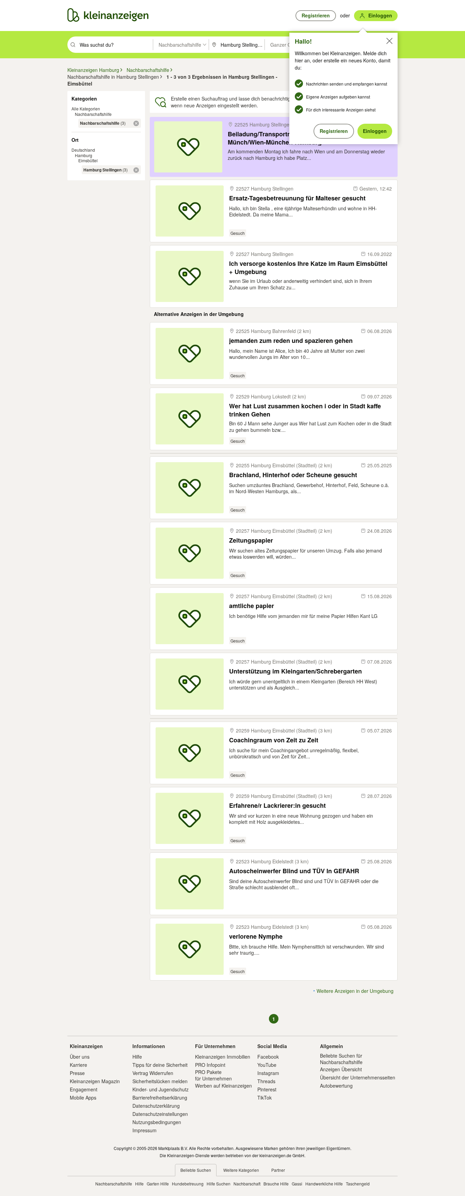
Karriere (78, 1064)
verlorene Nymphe (256, 936)
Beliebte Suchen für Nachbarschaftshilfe (341, 1059)
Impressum (144, 1130)
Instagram (268, 1073)
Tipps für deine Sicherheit (160, 1064)
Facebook (268, 1056)
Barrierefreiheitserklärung (159, 1097)
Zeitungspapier (251, 540)
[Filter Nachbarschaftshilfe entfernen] (136, 123)
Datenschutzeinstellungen (160, 1113)
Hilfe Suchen (218, 1183)
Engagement (83, 1089)
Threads (266, 1081)
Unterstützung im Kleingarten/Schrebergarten (295, 671)
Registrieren (334, 130)
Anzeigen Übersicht (341, 1069)
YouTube (266, 1064)
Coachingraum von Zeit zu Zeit (273, 740)
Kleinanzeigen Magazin (95, 1081)
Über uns (80, 1056)
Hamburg (83, 155)
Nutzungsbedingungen (156, 1122)
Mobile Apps (83, 1097)
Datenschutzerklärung (156, 1105)
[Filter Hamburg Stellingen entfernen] (136, 170)
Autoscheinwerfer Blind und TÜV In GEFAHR (294, 871)
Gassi (297, 1183)
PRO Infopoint (210, 1064)
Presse (77, 1073)
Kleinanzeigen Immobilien (222, 1056)
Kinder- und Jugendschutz (160, 1089)
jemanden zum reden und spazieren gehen (291, 341)
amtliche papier (251, 606)
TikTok (264, 1097)
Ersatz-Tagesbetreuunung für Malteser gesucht (297, 198)
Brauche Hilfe (276, 1183)
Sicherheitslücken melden (160, 1081)
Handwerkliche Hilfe (324, 1183)
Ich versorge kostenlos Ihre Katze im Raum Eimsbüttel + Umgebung (308, 267)
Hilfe (137, 1056)
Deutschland (83, 150)
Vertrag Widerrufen (152, 1073)
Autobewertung (336, 1085)
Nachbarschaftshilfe (93, 114)
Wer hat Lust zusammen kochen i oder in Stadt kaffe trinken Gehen (305, 410)
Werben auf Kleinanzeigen (223, 1085)
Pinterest (266, 1089)
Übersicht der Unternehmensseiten (357, 1077)
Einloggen (375, 130)
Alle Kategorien (85, 108)
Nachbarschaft (247, 1183)
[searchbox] (115, 44)
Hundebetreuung (188, 1183)
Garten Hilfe (158, 1183)
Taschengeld (358, 1183)
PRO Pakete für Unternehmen (213, 1075)
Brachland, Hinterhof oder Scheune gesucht (293, 475)
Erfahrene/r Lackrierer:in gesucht (277, 805)
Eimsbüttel (88, 160)
